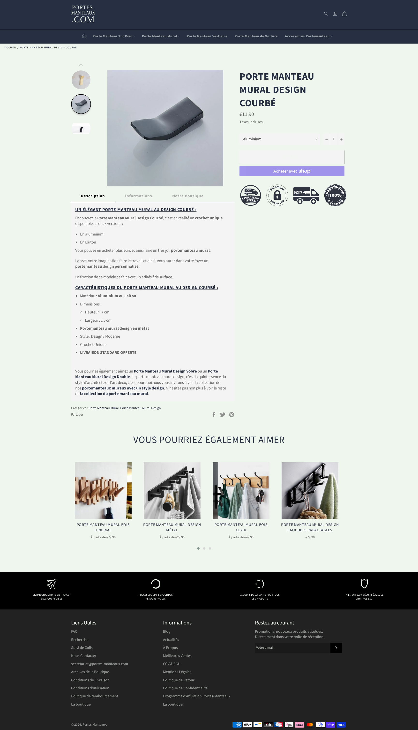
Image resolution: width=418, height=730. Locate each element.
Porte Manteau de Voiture (256, 36)
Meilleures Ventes (177, 655)
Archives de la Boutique (90, 672)
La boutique (81, 704)
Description (93, 196)
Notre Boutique (188, 196)
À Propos (170, 647)
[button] (198, 548)
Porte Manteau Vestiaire (207, 36)
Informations (138, 196)
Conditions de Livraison (90, 680)
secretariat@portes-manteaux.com (99, 664)
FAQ (74, 631)
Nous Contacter (83, 655)
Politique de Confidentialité (185, 688)
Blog (166, 631)
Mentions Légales (177, 672)
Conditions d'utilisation (90, 688)
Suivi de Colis (82, 647)
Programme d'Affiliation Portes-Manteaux (196, 696)
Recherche (79, 639)
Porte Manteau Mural (159, 36)
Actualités (171, 639)
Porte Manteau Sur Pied (113, 36)
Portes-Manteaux (94, 724)
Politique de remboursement (94, 696)
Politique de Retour (178, 680)
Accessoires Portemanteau (307, 36)
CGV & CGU (171, 664)
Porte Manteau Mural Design (140, 408)
